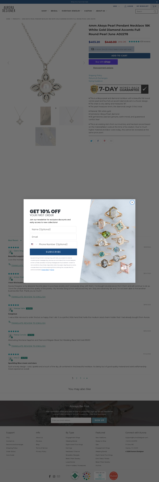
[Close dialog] (132, 202)
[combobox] (34, 244)
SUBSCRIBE (53, 251)
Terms (52, 270)
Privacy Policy (45, 270)
